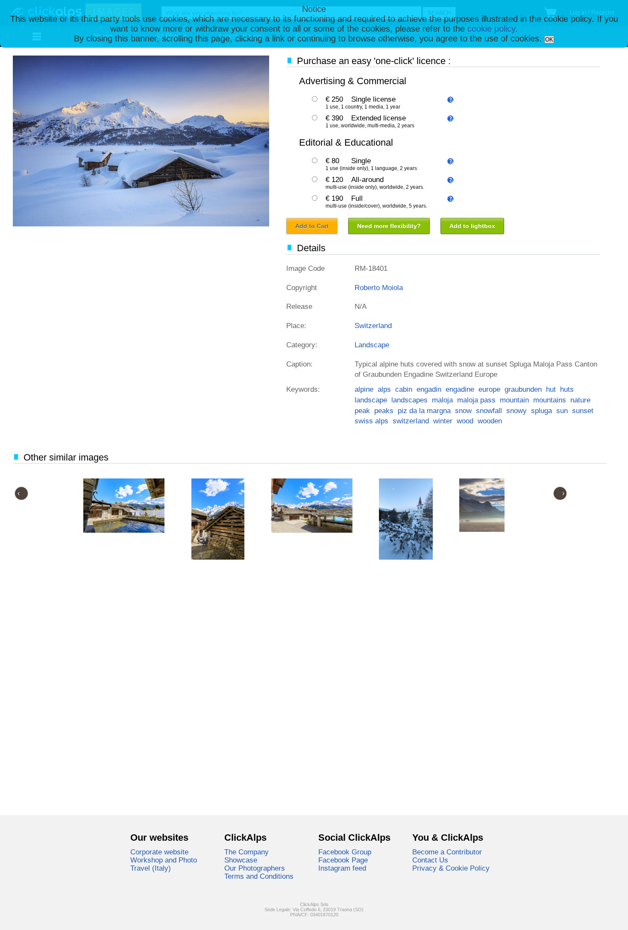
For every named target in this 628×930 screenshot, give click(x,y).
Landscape (372, 345)
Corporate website (159, 852)
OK (549, 39)
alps (384, 389)
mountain (514, 400)
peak (362, 410)
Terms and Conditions (258, 876)
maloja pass (476, 400)
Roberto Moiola (379, 287)
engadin (429, 389)
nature (580, 400)
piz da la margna (424, 410)
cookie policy (491, 28)
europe (489, 389)
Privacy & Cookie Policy (451, 868)
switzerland (411, 421)
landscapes (409, 400)
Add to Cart (312, 226)
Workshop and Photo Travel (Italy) (163, 864)
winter (442, 421)
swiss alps (371, 421)
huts (567, 389)
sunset (582, 410)
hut (551, 389)
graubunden (523, 389)
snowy (516, 410)
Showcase (240, 860)
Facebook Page (343, 860)
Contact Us (430, 860)
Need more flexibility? (389, 226)
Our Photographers (254, 868)
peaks (383, 410)
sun (562, 410)
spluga (541, 410)
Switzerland (373, 325)
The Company (246, 852)
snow (463, 410)
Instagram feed (342, 868)
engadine (460, 389)
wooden (490, 421)
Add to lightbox (472, 226)
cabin (403, 389)
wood (465, 421)
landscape (371, 400)
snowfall (489, 410)
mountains (549, 400)
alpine (364, 389)
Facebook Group (344, 852)
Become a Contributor (447, 852)
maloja (442, 400)
